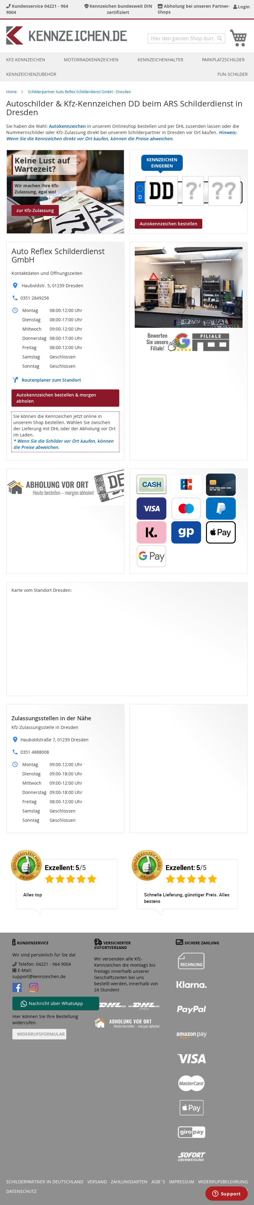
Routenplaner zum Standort (51, 380)
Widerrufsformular (41, 1034)
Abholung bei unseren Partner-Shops (194, 9)
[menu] (127, 66)
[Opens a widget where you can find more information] (226, 1194)
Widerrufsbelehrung (223, 1182)
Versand (97, 1182)
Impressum (181, 1182)
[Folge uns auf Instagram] (33, 988)
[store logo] (66, 35)
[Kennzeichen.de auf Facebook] (17, 988)
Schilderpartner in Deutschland (44, 1182)
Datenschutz (21, 1191)
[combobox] (186, 38)
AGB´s (158, 1182)
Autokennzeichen (67, 126)
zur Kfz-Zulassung (35, 210)
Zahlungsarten (129, 1182)
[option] (66, 887)
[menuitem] (25, 59)
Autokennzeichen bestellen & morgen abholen (56, 398)
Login (243, 7)
